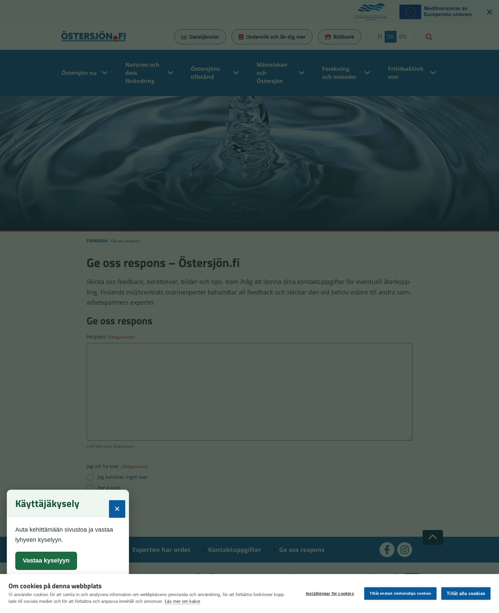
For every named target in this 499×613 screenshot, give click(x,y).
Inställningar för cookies (330, 593)
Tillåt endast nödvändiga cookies (400, 593)
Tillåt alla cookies (466, 593)
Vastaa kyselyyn (46, 560)
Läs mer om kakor (182, 601)
